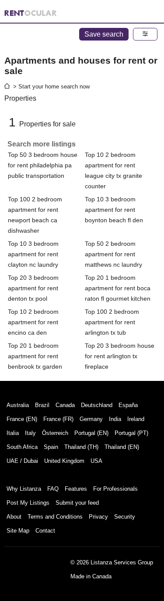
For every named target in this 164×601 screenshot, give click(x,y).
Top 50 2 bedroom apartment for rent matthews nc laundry (113, 254)
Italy (30, 433)
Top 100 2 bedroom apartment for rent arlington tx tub (112, 322)
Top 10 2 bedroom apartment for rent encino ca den (33, 322)
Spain (51, 447)
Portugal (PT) (131, 433)
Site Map (18, 530)
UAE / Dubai (22, 461)
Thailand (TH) (81, 447)
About (14, 516)
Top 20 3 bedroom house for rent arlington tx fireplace (119, 356)
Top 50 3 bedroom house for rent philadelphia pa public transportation (42, 165)
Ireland (135, 419)
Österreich (55, 433)
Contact (45, 530)
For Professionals (115, 489)
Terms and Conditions (55, 516)
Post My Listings (28, 502)
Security (124, 516)
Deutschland (96, 405)
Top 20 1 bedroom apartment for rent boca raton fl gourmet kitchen (117, 288)
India (115, 419)
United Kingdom (64, 461)
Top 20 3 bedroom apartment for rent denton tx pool (33, 288)
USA (96, 461)
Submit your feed (77, 502)
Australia (18, 405)
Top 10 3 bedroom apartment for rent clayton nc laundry (33, 254)
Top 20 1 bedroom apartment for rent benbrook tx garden (35, 356)
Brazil (42, 405)
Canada (65, 405)
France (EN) (22, 419)
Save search (103, 34)
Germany (91, 419)
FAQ (53, 489)
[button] (145, 34)
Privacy (98, 516)
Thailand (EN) (122, 447)
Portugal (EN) (91, 433)
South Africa (22, 447)
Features (76, 489)
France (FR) (58, 419)
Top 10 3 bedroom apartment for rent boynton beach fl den (114, 210)
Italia (13, 433)
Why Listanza (24, 489)
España (128, 405)
